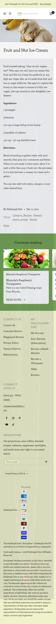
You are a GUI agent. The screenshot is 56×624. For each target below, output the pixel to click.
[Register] (46, 462)
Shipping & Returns (13, 337)
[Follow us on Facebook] (6, 418)
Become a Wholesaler (37, 361)
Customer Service (12, 331)
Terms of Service (12, 349)
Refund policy (10, 354)
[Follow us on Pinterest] (19, 418)
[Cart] (51, 13)
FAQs (34, 369)
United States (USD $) (15, 474)
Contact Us (9, 325)
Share (6, 225)
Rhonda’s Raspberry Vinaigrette (23, 274)
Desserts (37, 215)
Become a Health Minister (39, 351)
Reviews (35, 375)
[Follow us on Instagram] (13, 418)
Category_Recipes (22, 215)
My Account (37, 333)
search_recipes (20, 219)
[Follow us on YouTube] (6, 424)
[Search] (10, 13)
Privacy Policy (11, 343)
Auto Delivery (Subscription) (38, 341)
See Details (45, 4)
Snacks (33, 219)
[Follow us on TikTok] (13, 424)
